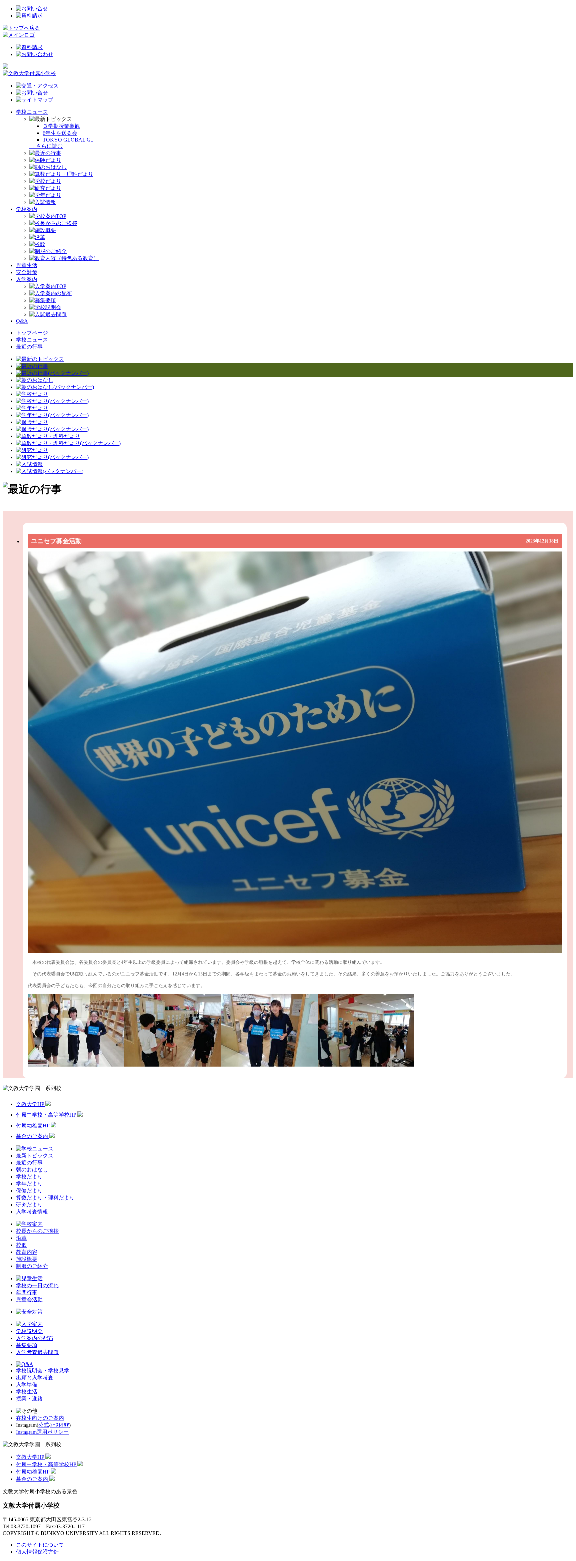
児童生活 (26, 265)
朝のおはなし (32, 1169)
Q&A (22, 321)
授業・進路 (29, 1398)
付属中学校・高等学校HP (46, 1115)
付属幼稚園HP (33, 1125)
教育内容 (26, 1252)
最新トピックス (34, 1155)
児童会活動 (29, 1299)
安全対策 (26, 272)
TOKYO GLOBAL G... (69, 140)
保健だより (29, 1190)
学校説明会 (29, 1331)
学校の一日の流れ (37, 1285)
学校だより (29, 1176)
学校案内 (26, 209)
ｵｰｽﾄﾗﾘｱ (59, 1425)
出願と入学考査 (34, 1377)
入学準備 (26, 1384)
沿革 (21, 1238)
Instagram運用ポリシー (42, 1432)
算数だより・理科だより (45, 1197)
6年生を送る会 (60, 133)
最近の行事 (29, 347)
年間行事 (26, 1292)
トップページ (32, 333)
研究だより (29, 1204)
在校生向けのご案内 (40, 1418)
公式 (43, 1425)
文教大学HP (30, 1104)
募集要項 (26, 1345)
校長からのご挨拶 (37, 1231)
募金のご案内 (32, 1136)
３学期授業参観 (61, 126)
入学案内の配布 (34, 1338)
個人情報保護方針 (37, 1552)
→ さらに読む (46, 146)
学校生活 (26, 1391)
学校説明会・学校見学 (42, 1370)
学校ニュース (32, 112)
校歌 (21, 1245)
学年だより (29, 1183)
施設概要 (26, 1259)
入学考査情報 (32, 1211)
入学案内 (26, 279)
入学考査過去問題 (37, 1352)
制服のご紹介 (32, 1266)
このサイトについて (40, 1545)
